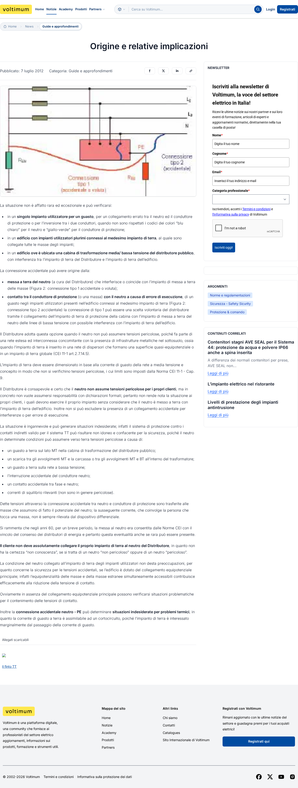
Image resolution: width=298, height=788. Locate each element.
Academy (66, 9)
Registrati (287, 9)
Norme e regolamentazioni (230, 295)
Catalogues (171, 733)
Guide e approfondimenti (60, 26)
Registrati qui (259, 741)
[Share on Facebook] (149, 70)
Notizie (51, 9)
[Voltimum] (16, 9)
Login (270, 9)
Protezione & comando (227, 312)
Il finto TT (9, 666)
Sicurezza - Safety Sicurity (230, 304)
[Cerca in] (121, 9)
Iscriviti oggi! (224, 247)
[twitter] (270, 777)
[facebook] (259, 777)
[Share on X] (163, 70)
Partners (95, 9)
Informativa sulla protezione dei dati (104, 777)
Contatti (169, 725)
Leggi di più (218, 373)
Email (217, 172)
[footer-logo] (37, 711)
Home (39, 9)
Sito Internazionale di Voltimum (186, 740)
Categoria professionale (231, 191)
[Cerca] (258, 9)
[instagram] (292, 777)
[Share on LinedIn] (177, 70)
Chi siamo (170, 718)
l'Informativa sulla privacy (230, 214)
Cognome (220, 153)
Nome (217, 135)
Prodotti (81, 9)
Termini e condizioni (256, 209)
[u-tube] (281, 777)
